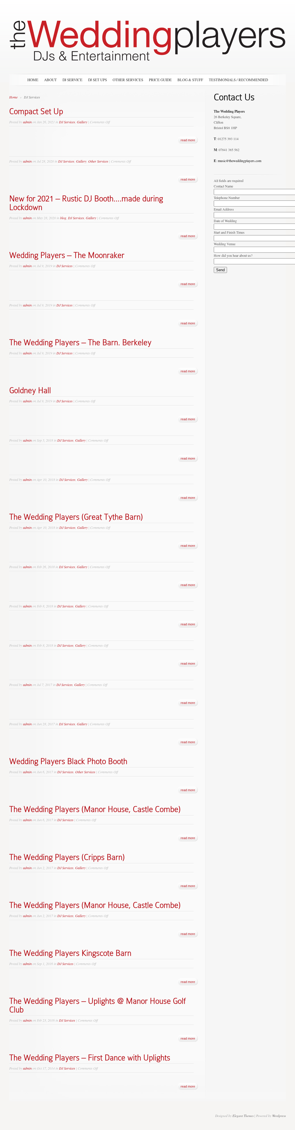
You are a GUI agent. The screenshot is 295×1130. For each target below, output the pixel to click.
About (50, 79)
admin (27, 122)
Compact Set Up (36, 111)
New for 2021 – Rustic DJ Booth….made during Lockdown (86, 203)
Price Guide (160, 79)
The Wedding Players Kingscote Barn (70, 953)
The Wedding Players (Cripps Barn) (67, 857)
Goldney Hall (30, 390)
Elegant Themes (243, 1116)
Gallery (82, 122)
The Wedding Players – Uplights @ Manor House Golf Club (97, 1005)
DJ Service (72, 79)
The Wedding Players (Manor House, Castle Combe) (95, 809)
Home (32, 79)
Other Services (128, 79)
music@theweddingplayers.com (239, 160)
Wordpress (279, 1116)
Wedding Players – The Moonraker (66, 255)
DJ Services (67, 122)
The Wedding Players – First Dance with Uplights (89, 1057)
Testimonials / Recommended (238, 79)
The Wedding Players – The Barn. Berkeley (80, 342)
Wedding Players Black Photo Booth (68, 761)
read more (188, 140)
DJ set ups (97, 79)
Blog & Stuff (190, 79)
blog (63, 217)
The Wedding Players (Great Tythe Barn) (76, 516)
